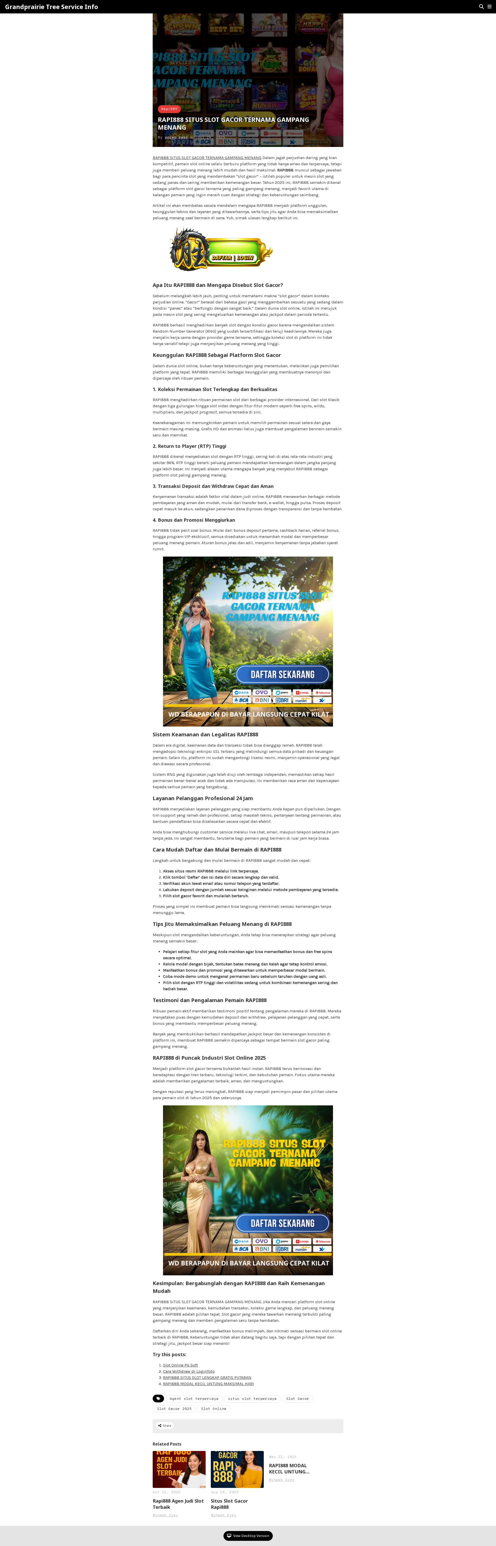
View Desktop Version (251, 1536)
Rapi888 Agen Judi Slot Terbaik (178, 1504)
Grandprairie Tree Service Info (51, 7)
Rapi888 (169, 109)
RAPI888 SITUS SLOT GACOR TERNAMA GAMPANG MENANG (207, 157)
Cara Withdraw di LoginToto (189, 1371)
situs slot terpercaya (252, 1399)
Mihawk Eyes (165, 1515)
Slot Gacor (297, 1399)
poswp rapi (176, 137)
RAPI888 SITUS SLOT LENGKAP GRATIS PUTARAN (207, 1377)
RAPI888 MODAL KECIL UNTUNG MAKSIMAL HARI (208, 1383)
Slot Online (214, 1409)
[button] (489, 7)
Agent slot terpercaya (194, 1399)
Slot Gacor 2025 (174, 1409)
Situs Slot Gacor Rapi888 (229, 1504)
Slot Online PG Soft (180, 1365)
